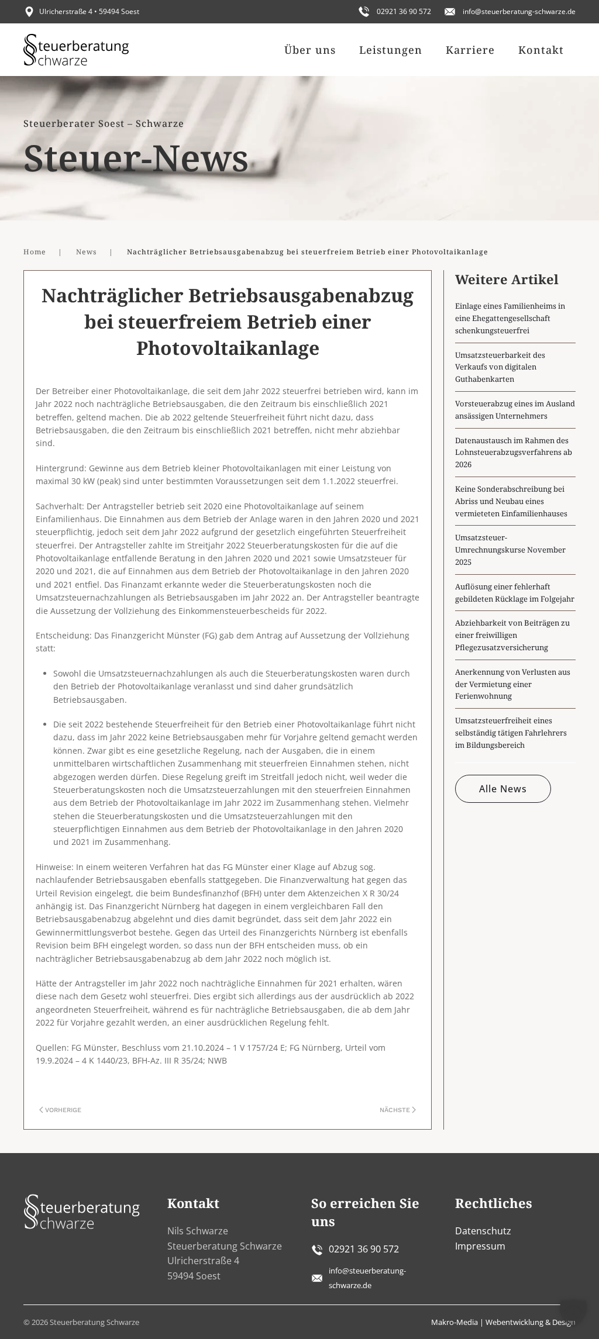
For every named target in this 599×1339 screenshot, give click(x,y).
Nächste (395, 1110)
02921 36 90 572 (404, 11)
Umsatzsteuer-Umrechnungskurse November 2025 (510, 549)
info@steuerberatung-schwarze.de (519, 11)
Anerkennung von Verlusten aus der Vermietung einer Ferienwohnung (512, 684)
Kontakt (541, 50)
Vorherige (63, 1110)
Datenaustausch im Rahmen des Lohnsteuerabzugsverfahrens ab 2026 (513, 452)
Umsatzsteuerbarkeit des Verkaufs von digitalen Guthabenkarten (500, 367)
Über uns (310, 50)
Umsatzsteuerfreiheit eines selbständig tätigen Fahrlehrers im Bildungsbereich (511, 732)
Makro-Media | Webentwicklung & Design (503, 1322)
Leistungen (390, 50)
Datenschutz (483, 1230)
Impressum (480, 1246)
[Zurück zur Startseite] (76, 49)
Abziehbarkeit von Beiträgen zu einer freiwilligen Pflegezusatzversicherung (512, 635)
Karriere (470, 50)
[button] (573, 1313)
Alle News (503, 788)
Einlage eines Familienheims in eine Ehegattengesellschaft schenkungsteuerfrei (510, 318)
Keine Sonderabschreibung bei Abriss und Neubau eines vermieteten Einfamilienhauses (511, 501)
